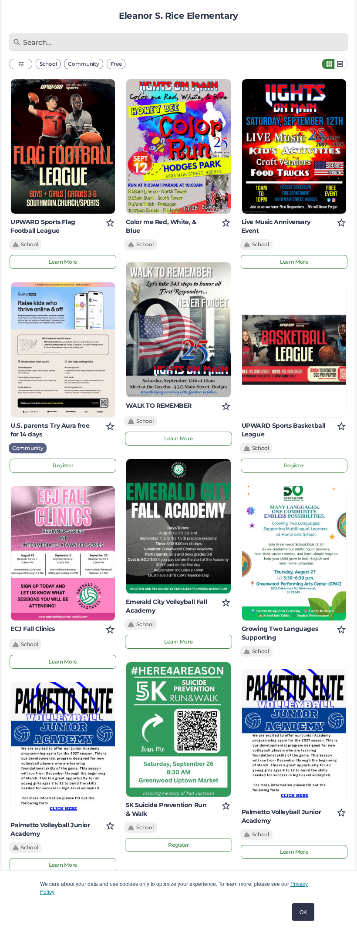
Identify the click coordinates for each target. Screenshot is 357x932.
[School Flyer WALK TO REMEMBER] (178, 329)
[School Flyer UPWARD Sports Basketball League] (294, 349)
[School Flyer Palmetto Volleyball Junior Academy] (62, 749)
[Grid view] (328, 64)
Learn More (63, 261)
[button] (21, 64)
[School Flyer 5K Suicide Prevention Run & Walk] (178, 729)
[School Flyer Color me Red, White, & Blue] (178, 146)
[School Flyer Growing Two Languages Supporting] (294, 553)
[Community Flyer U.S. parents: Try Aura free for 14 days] (62, 349)
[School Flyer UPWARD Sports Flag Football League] (62, 146)
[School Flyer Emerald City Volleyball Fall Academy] (178, 526)
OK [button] (303, 911)
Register (63, 465)
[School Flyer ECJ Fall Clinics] (62, 553)
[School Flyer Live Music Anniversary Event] (294, 146)
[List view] (340, 64)
